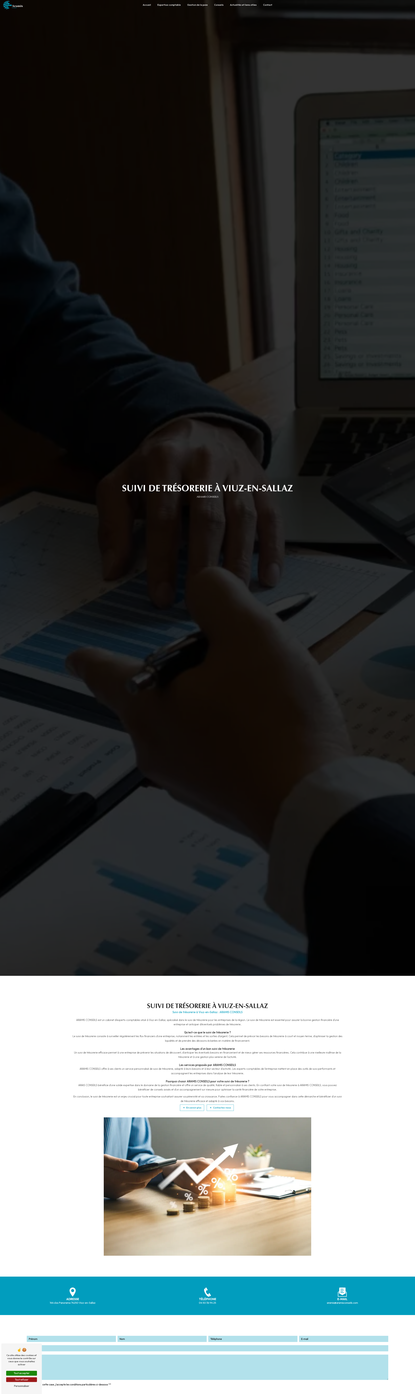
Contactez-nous (222, 1107)
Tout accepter (22, 1373)
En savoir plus (193, 1107)
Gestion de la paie (197, 4)
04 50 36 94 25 (207, 1302)
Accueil (147, 4)
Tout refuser (21, 1379)
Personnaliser (21, 1386)
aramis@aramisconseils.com (342, 1302)
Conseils (219, 4)
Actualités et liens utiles (243, 4)
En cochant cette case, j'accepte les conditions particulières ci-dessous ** (70, 1384)
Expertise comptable (169, 4)
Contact (267, 4)
